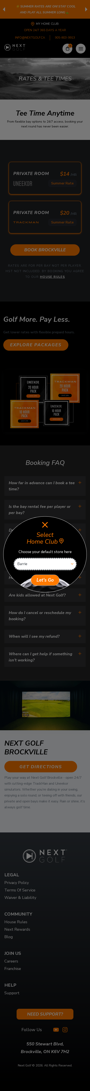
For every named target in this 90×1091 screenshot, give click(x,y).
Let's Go (45, 580)
